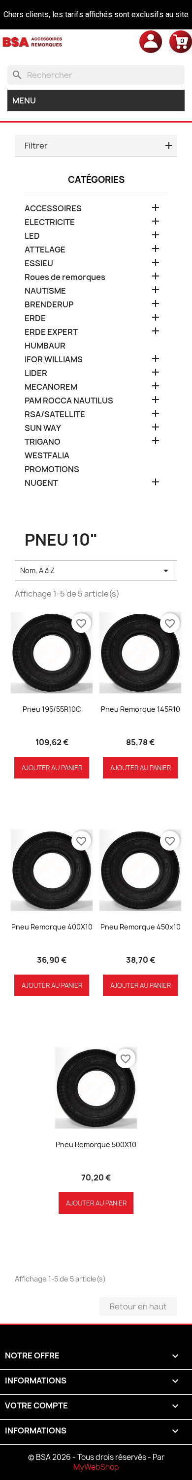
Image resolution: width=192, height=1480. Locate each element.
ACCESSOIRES (53, 208)
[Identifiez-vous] (150, 41)
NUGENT (41, 483)
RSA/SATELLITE (55, 414)
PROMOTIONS (52, 469)
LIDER (36, 373)
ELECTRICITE (50, 222)
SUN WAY (43, 428)
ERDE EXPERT (51, 332)
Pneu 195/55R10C (52, 709)
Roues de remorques (65, 277)
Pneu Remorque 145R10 (140, 709)
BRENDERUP (49, 305)
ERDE (35, 318)
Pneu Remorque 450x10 (140, 926)
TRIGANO (43, 442)
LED (32, 236)
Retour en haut (138, 1306)
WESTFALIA (47, 456)
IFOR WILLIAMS (54, 359)
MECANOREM (51, 387)
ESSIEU (39, 263)
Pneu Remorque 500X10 (96, 1144)
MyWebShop (96, 1467)
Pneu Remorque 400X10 (52, 926)
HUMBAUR (45, 346)
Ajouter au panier (52, 767)
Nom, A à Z (96, 571)
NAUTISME (45, 291)
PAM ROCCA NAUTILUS (69, 401)
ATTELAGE (45, 250)
